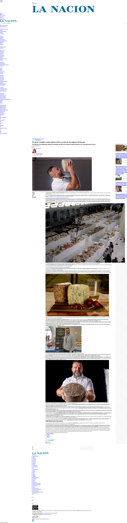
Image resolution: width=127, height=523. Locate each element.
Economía (39, 138)
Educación (2, 52)
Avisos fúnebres (3, 95)
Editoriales (2, 62)
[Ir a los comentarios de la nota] (34, 193)
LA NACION (34, 138)
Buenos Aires (2, 50)
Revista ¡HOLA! (2, 106)
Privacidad (49, 514)
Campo (1, 38)
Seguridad (2, 51)
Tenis (1, 70)
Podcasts (1, 82)
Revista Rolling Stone (4, 109)
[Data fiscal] (33, 521)
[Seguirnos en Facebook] (32, 494)
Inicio (2, 13)
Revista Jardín (2, 111)
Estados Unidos (3, 46)
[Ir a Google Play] (35, 507)
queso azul (49, 436)
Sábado (1, 100)
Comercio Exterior (3, 40)
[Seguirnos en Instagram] (32, 500)
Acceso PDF (2, 93)
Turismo (1, 76)
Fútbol (1, 68)
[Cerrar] (16, 21)
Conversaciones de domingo (5, 99)
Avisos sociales (3, 96)
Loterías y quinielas (3, 81)
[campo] (36, 140)
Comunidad (2, 55)
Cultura (1, 54)
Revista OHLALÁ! (3, 105)
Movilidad (2, 42)
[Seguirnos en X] (32, 497)
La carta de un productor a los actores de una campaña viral (56, 197)
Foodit (2, 16)
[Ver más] (46, 438)
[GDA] (35, 517)
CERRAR (1, 0)
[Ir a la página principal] (63, 12)
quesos (48, 437)
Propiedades (2, 39)
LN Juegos (2, 75)
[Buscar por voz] (126, 23)
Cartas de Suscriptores (4, 64)
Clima (1, 30)
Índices (1, 43)
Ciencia (1, 57)
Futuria (1, 36)
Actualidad (47, 434)
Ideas (1, 101)
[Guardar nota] (32, 193)
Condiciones (45, 514)
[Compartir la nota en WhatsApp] (34, 194)
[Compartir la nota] (32, 194)
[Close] (32, 446)
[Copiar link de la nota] (32, 196)
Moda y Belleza (3, 83)
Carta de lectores (3, 98)
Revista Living (2, 108)
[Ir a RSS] (32, 503)
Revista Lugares (3, 107)
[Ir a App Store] (35, 509)
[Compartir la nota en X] (34, 197)
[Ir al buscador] (33, 5)
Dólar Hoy (2, 37)
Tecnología (2, 77)
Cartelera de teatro (3, 89)
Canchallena (2, 71)
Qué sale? (2, 87)
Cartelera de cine (3, 88)
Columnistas (2, 63)
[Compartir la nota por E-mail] (35, 197)
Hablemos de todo (3, 58)
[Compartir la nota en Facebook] (32, 197)
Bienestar (2, 56)
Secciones (3, 15)
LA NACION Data (3, 31)
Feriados (1, 80)
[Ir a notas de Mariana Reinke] (72, 151)
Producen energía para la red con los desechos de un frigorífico (57, 267)
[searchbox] (63, 23)
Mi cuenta (3, 19)
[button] (63, 77)
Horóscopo (2, 79)
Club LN (2, 18)
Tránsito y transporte (4, 29)
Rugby (1, 69)
